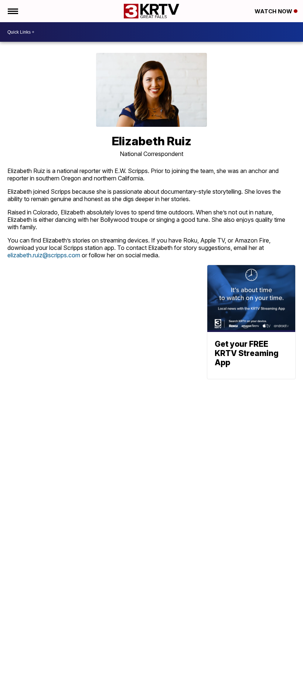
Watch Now (274, 11)
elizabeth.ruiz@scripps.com (43, 255)
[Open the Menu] (12, 11)
